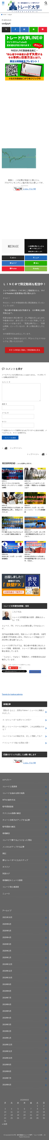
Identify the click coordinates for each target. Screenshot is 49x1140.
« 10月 (4, 1124)
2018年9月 (7, 1065)
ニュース (6, 894)
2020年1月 (7, 957)
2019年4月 (7, 1018)
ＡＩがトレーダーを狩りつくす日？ (17, 720)
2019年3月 (7, 1024)
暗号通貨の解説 (9, 827)
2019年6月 (7, 1004)
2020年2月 (7, 951)
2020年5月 (7, 931)
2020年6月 (7, 924)
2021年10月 (7, 917)
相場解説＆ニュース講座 (13, 880)
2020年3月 (7, 944)
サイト (4, 422)
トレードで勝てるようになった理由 (17, 840)
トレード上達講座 (10, 786)
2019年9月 (7, 984)
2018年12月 (7, 1045)
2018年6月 (7, 1085)
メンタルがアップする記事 (13, 847)
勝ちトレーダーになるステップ (15, 860)
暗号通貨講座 (8, 807)
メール (5, 413)
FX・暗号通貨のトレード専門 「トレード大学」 (29, 1135)
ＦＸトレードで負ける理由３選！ (16, 743)
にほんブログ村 (29, 189)
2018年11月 (7, 1051)
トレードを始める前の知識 (13, 793)
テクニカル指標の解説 (12, 813)
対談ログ (6, 873)
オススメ (6, 867)
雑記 (4, 853)
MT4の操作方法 (9, 800)
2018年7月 (7, 1078)
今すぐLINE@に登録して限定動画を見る (24, 350)
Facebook (35, 672)
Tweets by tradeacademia (12, 694)
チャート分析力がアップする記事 (16, 820)
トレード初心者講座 (11, 887)
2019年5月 (7, 1011)
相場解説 (6, 833)
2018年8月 (7, 1071)
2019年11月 (7, 971)
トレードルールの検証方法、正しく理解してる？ (22, 736)
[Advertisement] (24, 115)
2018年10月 (7, 1058)
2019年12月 (7, 964)
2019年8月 (7, 991)
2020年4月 (7, 937)
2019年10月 (7, 978)
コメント (6, 382)
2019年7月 (7, 998)
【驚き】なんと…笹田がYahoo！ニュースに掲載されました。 (23, 711)
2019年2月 (7, 1031)
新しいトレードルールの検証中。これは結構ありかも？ (23, 727)
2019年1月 (7, 1038)
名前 (4, 404)
